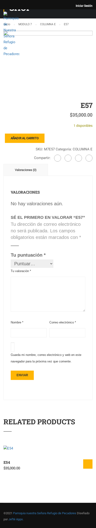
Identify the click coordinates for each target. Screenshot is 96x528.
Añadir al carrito (25, 138)
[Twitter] (78, 158)
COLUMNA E (83, 149)
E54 (6, 462)
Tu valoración (21, 271)
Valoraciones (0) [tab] (26, 170)
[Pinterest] (89, 158)
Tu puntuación (28, 255)
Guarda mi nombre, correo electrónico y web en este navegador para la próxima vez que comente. (46, 358)
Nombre (17, 322)
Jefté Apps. (16, 519)
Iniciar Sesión (84, 5)
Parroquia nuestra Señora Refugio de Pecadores (44, 513)
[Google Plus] (68, 158)
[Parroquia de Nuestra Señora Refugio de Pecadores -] (11, 36)
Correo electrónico (62, 322)
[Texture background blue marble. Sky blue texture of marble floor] (48, 60)
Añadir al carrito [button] (88, 464)
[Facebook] (57, 158)
